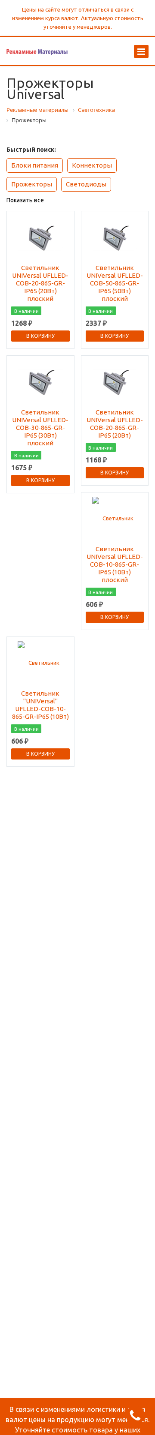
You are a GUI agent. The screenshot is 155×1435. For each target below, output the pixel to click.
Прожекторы (31, 184)
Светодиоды (86, 184)
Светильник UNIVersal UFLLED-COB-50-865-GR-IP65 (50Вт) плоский (115, 283)
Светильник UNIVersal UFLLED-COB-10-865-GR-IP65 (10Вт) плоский (115, 564)
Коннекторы (92, 165)
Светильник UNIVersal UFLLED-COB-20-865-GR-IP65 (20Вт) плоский (40, 283)
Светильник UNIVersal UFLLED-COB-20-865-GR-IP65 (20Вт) (115, 423)
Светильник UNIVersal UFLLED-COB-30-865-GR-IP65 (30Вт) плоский (40, 427)
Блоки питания (34, 165)
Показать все (25, 200)
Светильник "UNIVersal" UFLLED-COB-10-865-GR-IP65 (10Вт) (40, 705)
